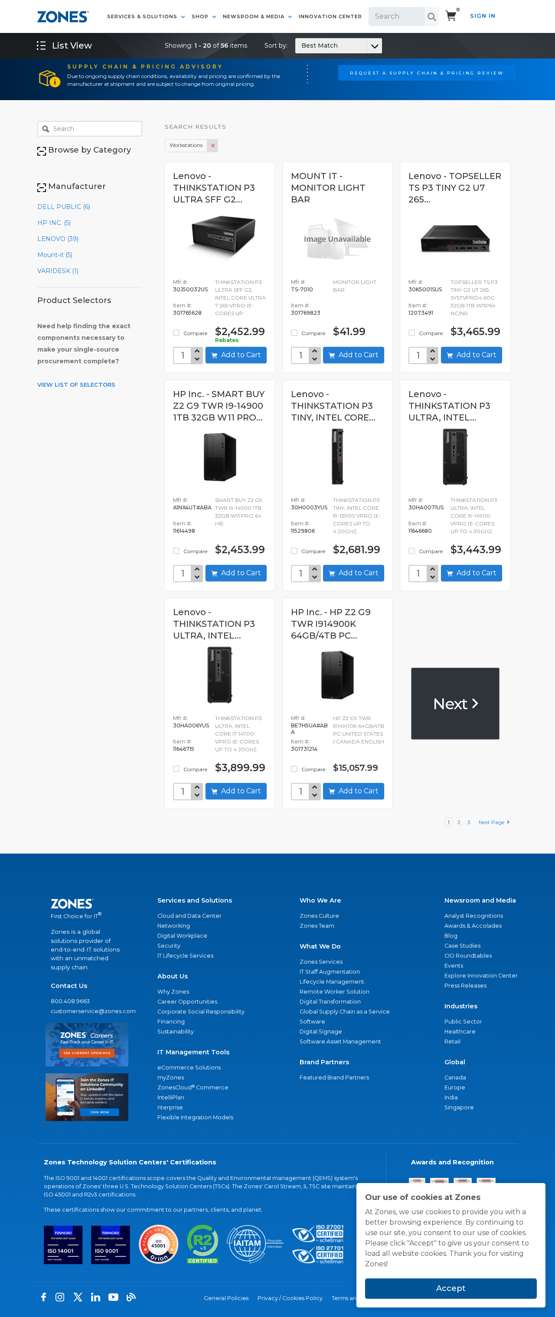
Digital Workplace (182, 935)
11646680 (420, 531)
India (451, 1097)
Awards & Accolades (473, 926)
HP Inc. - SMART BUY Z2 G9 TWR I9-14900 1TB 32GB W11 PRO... (218, 406)
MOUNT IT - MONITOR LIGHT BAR (328, 188)
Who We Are (320, 900)
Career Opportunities (187, 1001)
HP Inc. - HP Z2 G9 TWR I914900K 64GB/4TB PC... (331, 624)
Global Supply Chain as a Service (345, 1011)
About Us (172, 976)
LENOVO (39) (57, 239)
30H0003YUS (309, 507)
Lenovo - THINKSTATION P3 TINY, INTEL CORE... (333, 406)
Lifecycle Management (332, 981)
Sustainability (175, 1031)
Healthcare (460, 1031)
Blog (450, 935)
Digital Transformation (330, 1001)
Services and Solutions (194, 900)
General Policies (226, 1298)
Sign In (483, 16)
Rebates (226, 340)
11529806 (303, 531)
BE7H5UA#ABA (309, 728)
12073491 (420, 313)
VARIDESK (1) (57, 271)
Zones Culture (319, 916)
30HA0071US (426, 507)
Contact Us (69, 986)
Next (451, 703)
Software (312, 1021)
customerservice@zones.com (87, 1011)
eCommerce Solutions (189, 1067)
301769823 (305, 313)
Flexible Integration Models (195, 1117)
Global (454, 1062)
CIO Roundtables (468, 955)
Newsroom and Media (480, 900)
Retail (452, 1041)
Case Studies (462, 945)
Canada (455, 1077)
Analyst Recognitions (473, 916)
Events (453, 965)
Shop (201, 16)
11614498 (184, 531)
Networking (173, 926)
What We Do (320, 946)
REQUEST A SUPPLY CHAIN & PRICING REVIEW (427, 72)
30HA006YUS (191, 725)
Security (168, 945)
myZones (170, 1077)
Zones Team (317, 926)
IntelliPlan (170, 1097)
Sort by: (301, 45)
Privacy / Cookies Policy (290, 1298)
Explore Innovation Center (481, 975)
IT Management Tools (193, 1052)
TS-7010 (302, 289)
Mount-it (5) (54, 255)
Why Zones (173, 991)
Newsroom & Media (254, 16)
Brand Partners (324, 1062)
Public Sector (463, 1021)
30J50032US (190, 289)
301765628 (187, 313)
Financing (171, 1021)
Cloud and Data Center (189, 916)
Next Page (493, 822)
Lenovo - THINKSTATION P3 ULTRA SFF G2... (214, 188)
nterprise (170, 1107)
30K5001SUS (425, 289)
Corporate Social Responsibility (201, 1011)
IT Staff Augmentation (330, 971)
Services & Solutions (143, 16)
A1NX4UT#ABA (192, 507)
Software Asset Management (340, 1041)
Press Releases (465, 985)
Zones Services (321, 961)
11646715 (183, 749)
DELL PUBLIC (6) (63, 207)
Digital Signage (321, 1031)
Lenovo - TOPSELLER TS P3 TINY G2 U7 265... (454, 188)
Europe (454, 1087)
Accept (451, 1288)
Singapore (459, 1107)
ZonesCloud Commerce (193, 1087)
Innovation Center (330, 16)
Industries (460, 1006)
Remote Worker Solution (334, 991)
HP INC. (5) (54, 223)
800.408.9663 (70, 1001)
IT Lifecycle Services (185, 955)
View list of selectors (76, 384)
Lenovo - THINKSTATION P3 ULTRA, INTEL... (449, 406)
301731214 (304, 749)
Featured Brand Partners (334, 1077)
